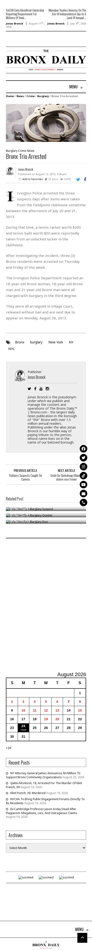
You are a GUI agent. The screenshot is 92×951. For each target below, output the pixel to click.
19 (46, 719)
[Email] (83, 493)
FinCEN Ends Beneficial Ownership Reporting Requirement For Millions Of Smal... (25, 14)
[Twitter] (83, 457)
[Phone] (83, 502)
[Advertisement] (46, 605)
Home (10, 96)
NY (71, 342)
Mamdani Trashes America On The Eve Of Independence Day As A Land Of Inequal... (67, 14)
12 (46, 710)
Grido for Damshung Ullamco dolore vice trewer (66, 477)
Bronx (19, 342)
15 (80, 710)
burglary (36, 342)
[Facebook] (83, 449)
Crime (30, 96)
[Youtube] (83, 484)
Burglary (43, 96)
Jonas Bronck (14, 23)
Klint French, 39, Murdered (28, 793)
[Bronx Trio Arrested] (46, 123)
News (20, 96)
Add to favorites (32, 179)
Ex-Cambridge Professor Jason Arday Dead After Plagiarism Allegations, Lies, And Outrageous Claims (41, 811)
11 (35, 710)
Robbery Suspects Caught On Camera (25, 477)
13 (57, 710)
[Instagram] (83, 466)
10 (23, 710)
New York (55, 342)
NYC (11, 348)
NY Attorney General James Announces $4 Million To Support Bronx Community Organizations (43, 775)
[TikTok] (83, 475)
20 (57, 719)
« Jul (8, 748)
